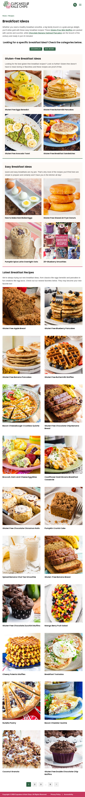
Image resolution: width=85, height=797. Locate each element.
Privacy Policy (56, 794)
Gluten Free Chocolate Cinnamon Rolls (21, 528)
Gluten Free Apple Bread (14, 328)
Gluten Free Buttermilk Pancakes (59, 109)
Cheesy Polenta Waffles (13, 674)
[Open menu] (80, 5)
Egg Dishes (49, 49)
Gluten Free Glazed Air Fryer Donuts (60, 218)
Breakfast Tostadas (54, 674)
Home (4, 16)
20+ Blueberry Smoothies (55, 261)
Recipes (11, 16)
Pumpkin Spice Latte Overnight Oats (21, 261)
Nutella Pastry (9, 723)
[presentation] (23, 88)
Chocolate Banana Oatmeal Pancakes (45, 33)
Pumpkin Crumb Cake (55, 528)
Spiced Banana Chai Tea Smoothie (19, 577)
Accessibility (68, 794)
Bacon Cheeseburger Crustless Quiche (20, 425)
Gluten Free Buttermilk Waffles (59, 377)
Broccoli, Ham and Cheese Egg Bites (19, 477)
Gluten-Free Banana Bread (57, 577)
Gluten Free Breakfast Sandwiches (59, 153)
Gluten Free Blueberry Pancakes (60, 328)
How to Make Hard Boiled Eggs (18, 218)
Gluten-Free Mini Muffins (61, 30)
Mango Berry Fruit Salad (56, 625)
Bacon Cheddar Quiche (56, 723)
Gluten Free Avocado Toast (17, 153)
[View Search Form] (75, 5)
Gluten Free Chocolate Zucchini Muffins (21, 625)
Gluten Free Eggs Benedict (17, 109)
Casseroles (36, 49)
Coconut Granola (10, 771)
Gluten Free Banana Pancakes (16, 377)
